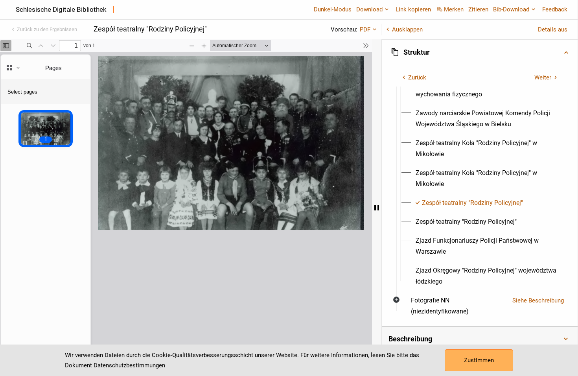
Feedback (554, 9)
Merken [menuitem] (454, 9)
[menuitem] (486, 118)
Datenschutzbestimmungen (129, 365)
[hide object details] (376, 207)
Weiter (542, 77)
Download (369, 9)
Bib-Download (511, 9)
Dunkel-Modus (333, 9)
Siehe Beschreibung (538, 300)
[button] (480, 52)
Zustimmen (479, 360)
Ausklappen (407, 29)
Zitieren (478, 9)
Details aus (552, 29)
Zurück (417, 77)
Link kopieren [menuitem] (413, 9)
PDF (365, 29)
